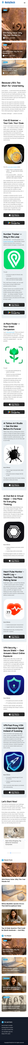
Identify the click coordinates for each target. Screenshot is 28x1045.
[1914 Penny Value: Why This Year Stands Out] (14, 870)
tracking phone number (7, 1027)
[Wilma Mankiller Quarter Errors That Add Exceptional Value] (14, 893)
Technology (6, 978)
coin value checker (12, 167)
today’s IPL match (6, 1033)
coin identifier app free (7, 1031)
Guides (5, 10)
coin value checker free (7, 1029)
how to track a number (7, 1025)
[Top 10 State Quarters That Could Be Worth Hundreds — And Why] (14, 917)
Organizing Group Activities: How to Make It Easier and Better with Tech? (11, 1008)
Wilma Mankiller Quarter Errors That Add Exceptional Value (13, 35)
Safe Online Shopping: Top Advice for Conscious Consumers (13, 842)
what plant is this (10, 332)
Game (5, 44)
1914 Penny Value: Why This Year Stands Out (11, 950)
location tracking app (8, 241)
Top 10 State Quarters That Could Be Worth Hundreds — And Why (11, 989)
